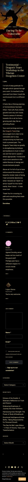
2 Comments (21, 26)
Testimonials (7, 215)
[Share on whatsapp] (16, 222)
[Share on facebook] (6, 222)
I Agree (22, 479)
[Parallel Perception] (5, 4)
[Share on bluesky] (18, 222)
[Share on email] (7, 224)
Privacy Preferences (6, 479)
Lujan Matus (10, 289)
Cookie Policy (9, 476)
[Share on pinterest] (12, 222)
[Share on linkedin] (14, 222)
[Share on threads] (10, 222)
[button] (24, 4)
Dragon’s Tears (10, 131)
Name (8, 332)
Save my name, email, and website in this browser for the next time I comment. (13, 354)
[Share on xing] (20, 222)
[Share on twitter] (8, 222)
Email (8, 342)
